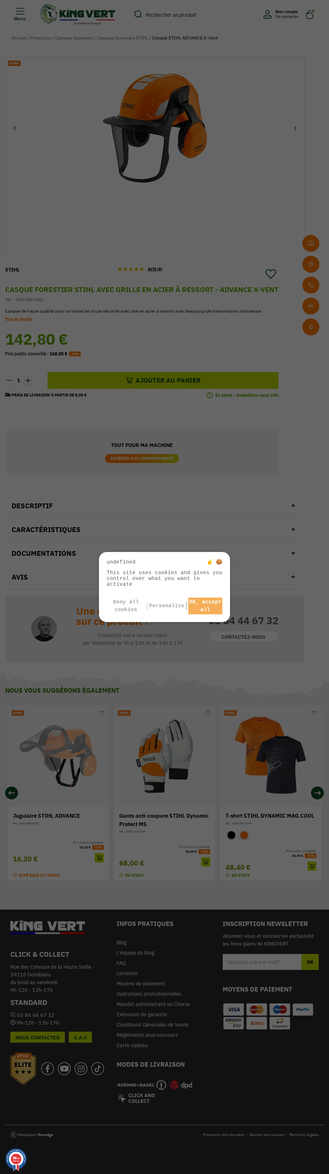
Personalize (166, 606)
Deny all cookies (126, 606)
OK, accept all (205, 606)
